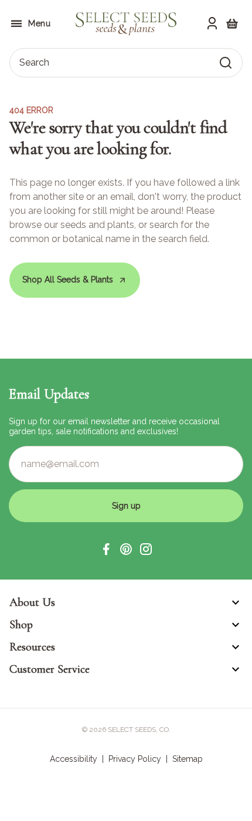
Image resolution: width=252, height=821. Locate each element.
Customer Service (49, 669)
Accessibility (73, 759)
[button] (106, 549)
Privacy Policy (134, 759)
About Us (32, 602)
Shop (21, 625)
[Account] (212, 23)
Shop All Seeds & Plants (67, 279)
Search (34, 62)
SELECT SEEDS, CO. (139, 729)
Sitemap (187, 759)
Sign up (126, 505)
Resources (32, 647)
